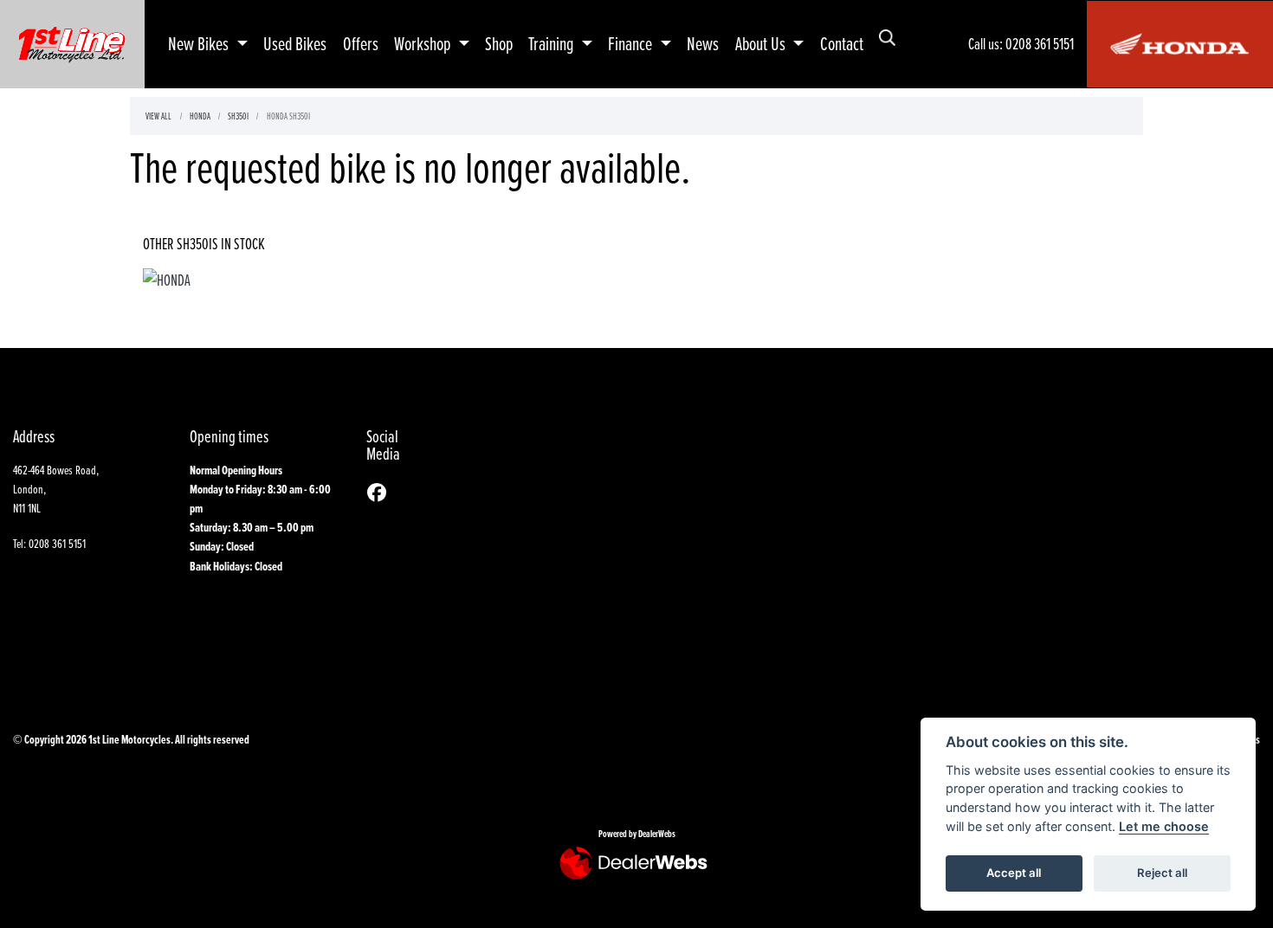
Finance (632, 43)
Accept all (1013, 873)
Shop (499, 43)
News (703, 43)
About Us (762, 43)
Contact (841, 43)
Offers (360, 43)
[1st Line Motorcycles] (72, 42)
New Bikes (200, 43)
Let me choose (1164, 826)
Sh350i (238, 115)
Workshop (424, 43)
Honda (200, 115)
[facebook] (381, 493)
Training (552, 43)
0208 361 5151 (1039, 44)
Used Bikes (294, 43)
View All (158, 115)
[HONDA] (167, 282)
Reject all (1162, 873)
